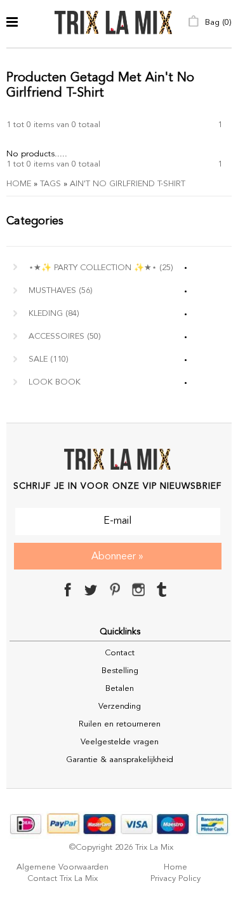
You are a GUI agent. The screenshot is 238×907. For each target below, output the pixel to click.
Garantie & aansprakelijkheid (119, 760)
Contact (120, 653)
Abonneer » (117, 557)
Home (18, 184)
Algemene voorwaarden (63, 867)
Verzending (119, 706)
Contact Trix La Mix (62, 879)
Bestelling (120, 671)
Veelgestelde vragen (120, 742)
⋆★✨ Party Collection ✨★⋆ (101, 268)
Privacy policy (175, 879)
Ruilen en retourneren (120, 724)
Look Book (55, 382)
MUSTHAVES (61, 291)
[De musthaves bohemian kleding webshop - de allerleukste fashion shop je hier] (113, 23)
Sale (49, 359)
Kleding (54, 314)
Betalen (119, 689)
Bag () (217, 22)
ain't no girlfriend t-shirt (127, 184)
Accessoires (65, 336)
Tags (50, 184)
